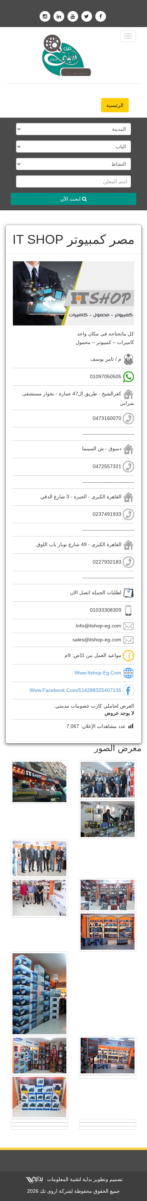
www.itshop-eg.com (98, 673)
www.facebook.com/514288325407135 (75, 690)
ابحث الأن (71, 199)
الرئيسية (114, 105)
